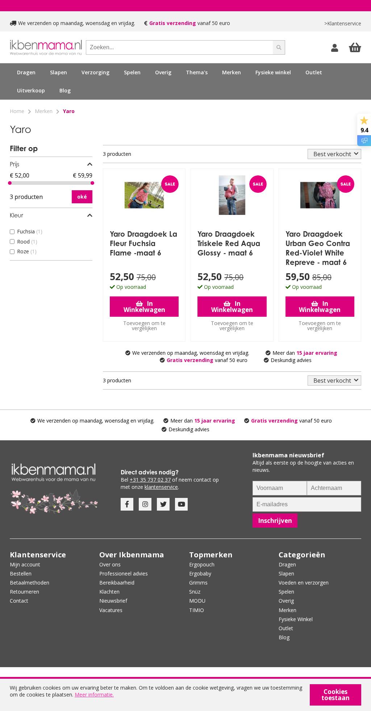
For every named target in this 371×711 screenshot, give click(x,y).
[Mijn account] (335, 47)
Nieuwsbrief (113, 600)
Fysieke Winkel (296, 619)
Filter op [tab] (24, 148)
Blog (65, 90)
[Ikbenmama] (46, 47)
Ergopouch (201, 564)
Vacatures (110, 610)
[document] (185, 695)
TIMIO (196, 610)
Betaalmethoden (29, 582)
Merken (44, 111)
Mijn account (25, 564)
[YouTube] (181, 504)
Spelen (286, 591)
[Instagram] (145, 504)
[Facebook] (127, 504)
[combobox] (179, 47)
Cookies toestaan (335, 694)
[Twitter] (163, 504)
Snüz (194, 591)
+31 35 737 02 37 (150, 479)
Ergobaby (200, 573)
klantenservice (161, 486)
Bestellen (21, 573)
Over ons (110, 564)
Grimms (198, 582)
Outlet (313, 72)
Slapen (286, 573)
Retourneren (24, 591)
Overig (286, 600)
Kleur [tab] (16, 215)
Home (17, 111)
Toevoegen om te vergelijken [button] (144, 326)
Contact (19, 600)
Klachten (109, 591)
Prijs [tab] (14, 164)
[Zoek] (279, 47)
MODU (197, 600)
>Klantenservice (342, 23)
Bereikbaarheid (116, 582)
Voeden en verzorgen (304, 582)
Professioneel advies (123, 573)
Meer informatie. (94, 694)
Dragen (287, 564)
